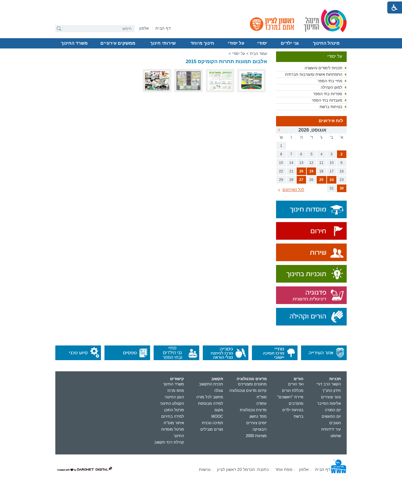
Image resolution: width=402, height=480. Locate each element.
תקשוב (217, 379)
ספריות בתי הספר (327, 94)
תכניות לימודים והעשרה (323, 68)
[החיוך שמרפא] (220, 91)
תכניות (335, 379)
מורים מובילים (211, 429)
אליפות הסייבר (329, 403)
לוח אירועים (331, 120)
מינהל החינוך (326, 43)
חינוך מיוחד (202, 43)
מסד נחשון (258, 416)
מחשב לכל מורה (209, 397)
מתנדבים (296, 403)
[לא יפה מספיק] (188, 91)
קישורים (177, 379)
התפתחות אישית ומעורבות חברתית (313, 74)
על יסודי (236, 43)
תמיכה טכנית (212, 423)
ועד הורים (295, 384)
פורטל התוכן (174, 410)
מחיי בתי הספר (330, 81)
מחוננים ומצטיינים (252, 384)
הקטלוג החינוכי (172, 403)
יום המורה (333, 410)
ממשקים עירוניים (117, 43)
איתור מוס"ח (174, 423)
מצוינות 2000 (256, 436)
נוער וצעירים (331, 397)
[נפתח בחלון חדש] (311, 231)
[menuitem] (144, 28)
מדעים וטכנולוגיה (252, 379)
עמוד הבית (258, 53)
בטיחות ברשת (331, 107)
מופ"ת (262, 397)
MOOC (217, 416)
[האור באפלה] (251, 91)
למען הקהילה (331, 87)
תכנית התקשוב (211, 384)
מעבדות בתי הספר (327, 100)
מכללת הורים (292, 390)
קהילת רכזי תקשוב (169, 442)
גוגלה (218, 390)
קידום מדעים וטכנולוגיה (248, 390)
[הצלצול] (157, 91)
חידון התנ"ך (331, 390)
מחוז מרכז (175, 390)
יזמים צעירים (256, 423)
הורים (298, 379)
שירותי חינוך (163, 43)
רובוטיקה (260, 429)
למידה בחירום (172, 416)
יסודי (262, 43)
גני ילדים (290, 43)
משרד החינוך (74, 43)
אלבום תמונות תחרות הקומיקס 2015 (226, 61)
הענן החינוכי (174, 397)
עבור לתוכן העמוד (201, 4)
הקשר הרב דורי (328, 384)
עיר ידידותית (331, 429)
